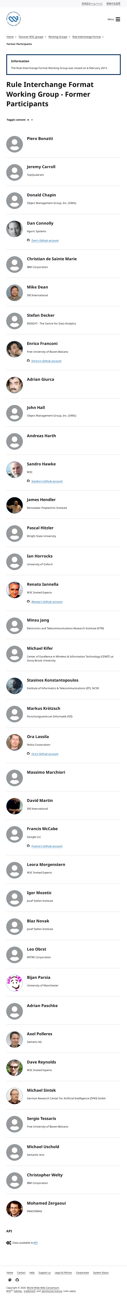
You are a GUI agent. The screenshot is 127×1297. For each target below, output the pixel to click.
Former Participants (19, 44)
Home (10, 37)
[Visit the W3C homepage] (13, 19)
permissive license (52, 1291)
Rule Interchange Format (86, 37)
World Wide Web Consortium (43, 1288)
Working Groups (57, 37)
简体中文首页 (113, 3)
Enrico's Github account (46, 361)
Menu (111, 19)
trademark (29, 1291)
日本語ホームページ (92, 3)
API (35, 1243)
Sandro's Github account (47, 481)
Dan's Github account (45, 241)
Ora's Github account (44, 754)
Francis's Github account (47, 846)
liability (18, 1291)
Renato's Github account (47, 602)
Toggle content (16, 120)
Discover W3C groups (31, 37)
